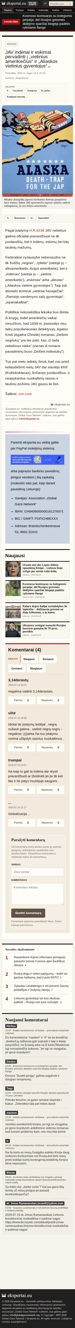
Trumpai (19, 10)
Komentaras (19, 880)
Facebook (18, 90)
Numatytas (20, 218)
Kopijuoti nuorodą (16, 97)
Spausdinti (43, 218)
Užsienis (67, 10)
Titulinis (8, 10)
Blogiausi (36, 668)
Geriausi (16, 668)
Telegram (32, 90)
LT (45, 3)
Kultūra (55, 10)
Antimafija (43, 10)
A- (8, 218)
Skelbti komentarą (28, 913)
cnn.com (25, 394)
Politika (31, 10)
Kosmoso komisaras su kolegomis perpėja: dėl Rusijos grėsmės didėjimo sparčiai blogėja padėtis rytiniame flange (47, 21)
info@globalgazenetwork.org (25, 1315)
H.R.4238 (36, 230)
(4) (49, 67)
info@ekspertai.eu (29, 419)
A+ (31, 218)
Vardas (16, 864)
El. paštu (45, 90)
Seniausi (48, 659)
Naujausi (29, 659)
